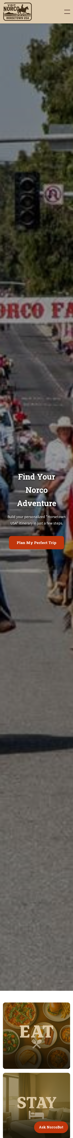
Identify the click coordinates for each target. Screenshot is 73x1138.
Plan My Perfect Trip (36, 542)
